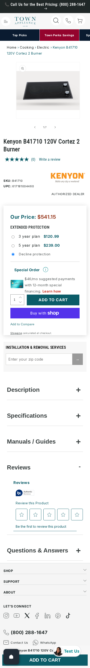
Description (23, 389)
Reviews (18, 467)
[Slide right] (55, 127)
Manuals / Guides (31, 441)
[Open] (11, 657)
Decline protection (35, 254)
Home (11, 47)
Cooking (27, 47)
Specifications (27, 415)
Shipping (16, 333)
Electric (43, 47)
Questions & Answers (37, 550)
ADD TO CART (45, 659)
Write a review (49, 159)
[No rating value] (18, 159)
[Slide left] (35, 127)
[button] (6, 21)
